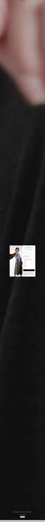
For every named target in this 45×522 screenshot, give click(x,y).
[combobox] (24, 257)
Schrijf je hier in (29, 270)
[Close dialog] (34, 246)
